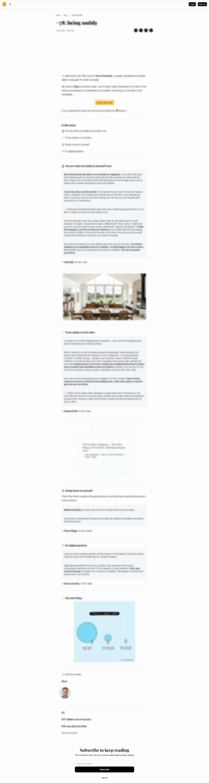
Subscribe (104, 769)
